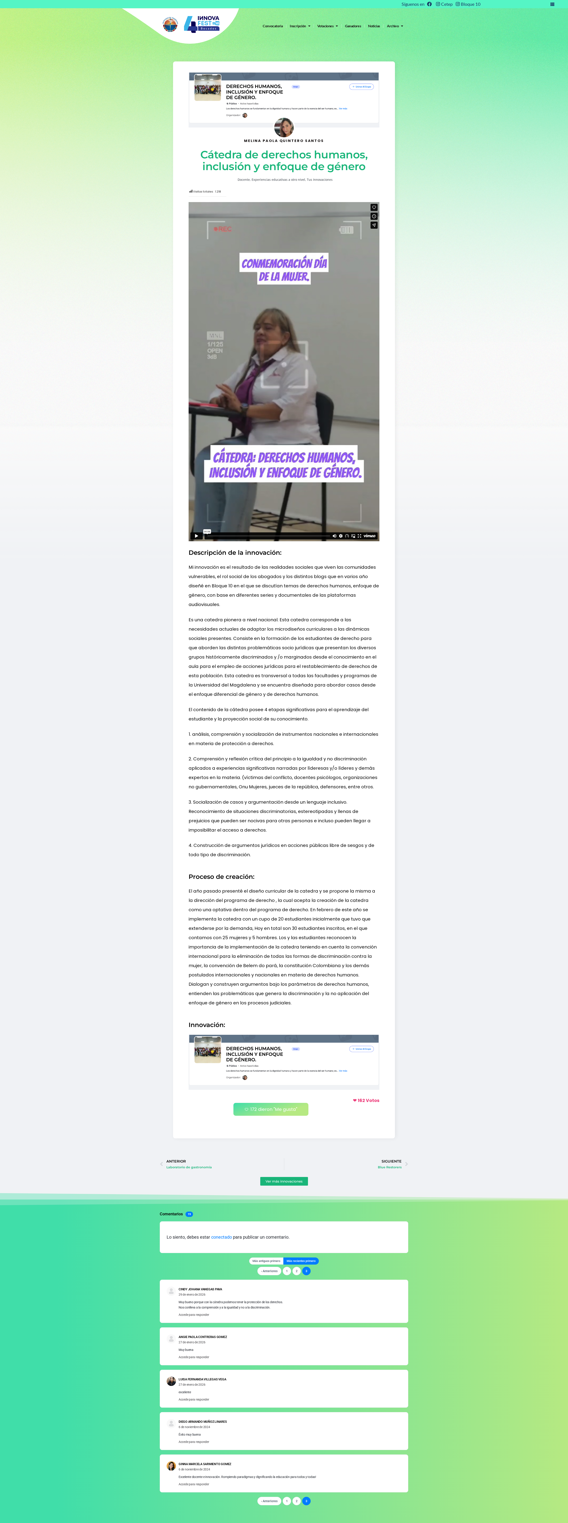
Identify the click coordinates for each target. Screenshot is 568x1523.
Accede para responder (194, 1314)
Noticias (374, 26)
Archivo (393, 26)
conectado (221, 1237)
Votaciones (325, 26)
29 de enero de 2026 (192, 1294)
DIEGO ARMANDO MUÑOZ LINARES (203, 1421)
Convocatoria (273, 26)
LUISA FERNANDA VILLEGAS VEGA (202, 1379)
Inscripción (298, 26)
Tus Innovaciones (320, 179)
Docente (244, 179)
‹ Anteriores (269, 1271)
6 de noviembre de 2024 (194, 1427)
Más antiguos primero (266, 1261)
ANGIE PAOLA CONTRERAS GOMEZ (203, 1337)
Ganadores (353, 26)
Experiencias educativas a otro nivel (278, 179)
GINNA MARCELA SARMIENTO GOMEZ (205, 1464)
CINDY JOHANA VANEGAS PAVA (200, 1289)
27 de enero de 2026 (192, 1342)
